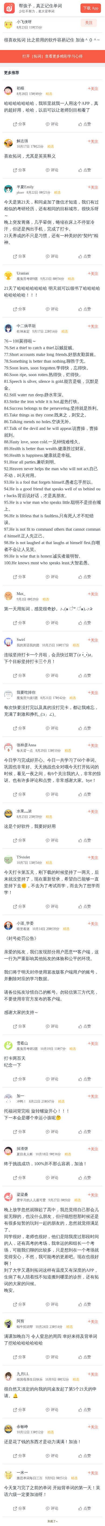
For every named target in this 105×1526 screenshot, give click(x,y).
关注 (89, 23)
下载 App (90, 8)
